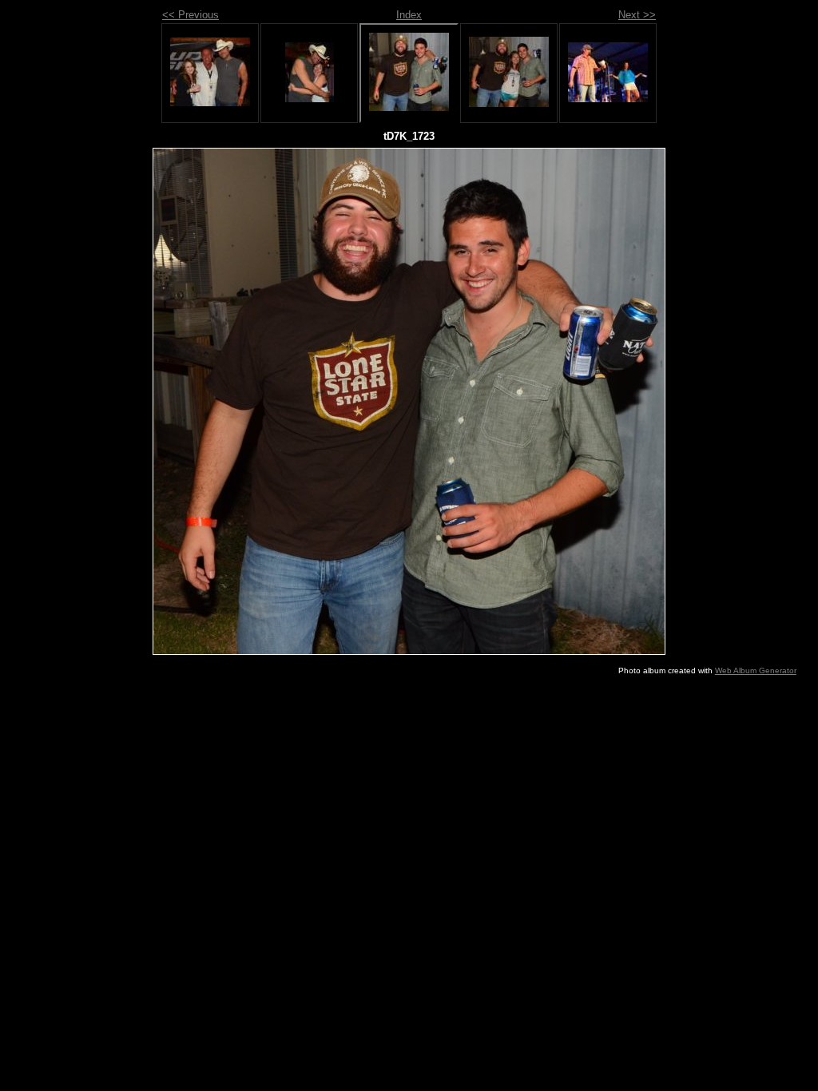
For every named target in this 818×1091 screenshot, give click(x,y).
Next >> (637, 15)
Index (409, 15)
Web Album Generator (755, 670)
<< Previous (190, 15)
